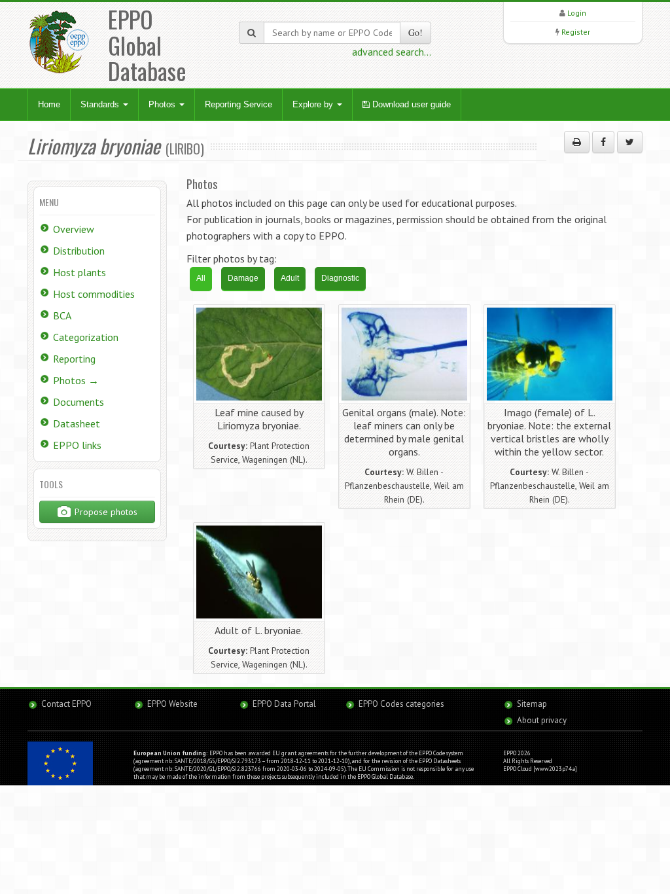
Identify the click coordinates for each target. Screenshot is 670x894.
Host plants (79, 272)
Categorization (85, 337)
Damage (243, 278)
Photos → (76, 380)
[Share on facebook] (603, 142)
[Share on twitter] (630, 142)
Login (576, 13)
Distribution (79, 250)
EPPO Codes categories (401, 703)
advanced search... (391, 51)
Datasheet (76, 423)
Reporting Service (238, 104)
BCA (62, 315)
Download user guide (410, 104)
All (200, 278)
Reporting (74, 358)
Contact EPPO (66, 703)
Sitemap (532, 703)
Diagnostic (340, 278)
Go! (415, 32)
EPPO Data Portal (284, 703)
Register (575, 32)
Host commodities (94, 293)
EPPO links (77, 445)
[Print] (577, 142)
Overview (73, 229)
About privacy (542, 720)
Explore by (314, 104)
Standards (101, 104)
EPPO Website (172, 703)
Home (49, 104)
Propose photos (104, 512)
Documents (78, 401)
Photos (163, 104)
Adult (290, 278)
